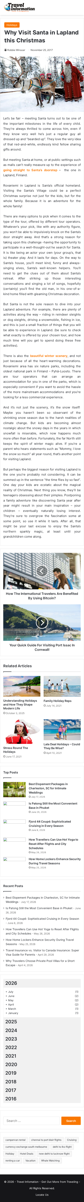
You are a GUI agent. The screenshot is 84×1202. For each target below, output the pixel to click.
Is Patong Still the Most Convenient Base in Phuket (39, 908)
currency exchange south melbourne (26, 1146)
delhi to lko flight (62, 1146)
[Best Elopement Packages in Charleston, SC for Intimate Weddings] (14, 789)
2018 (11, 1082)
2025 (11, 1022)
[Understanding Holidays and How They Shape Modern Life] (21, 686)
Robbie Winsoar (16, 50)
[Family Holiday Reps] (62, 686)
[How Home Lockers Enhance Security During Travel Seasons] (14, 864)
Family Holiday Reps (58, 701)
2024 (11, 1030)
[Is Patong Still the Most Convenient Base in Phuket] (14, 809)
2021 (10, 1056)
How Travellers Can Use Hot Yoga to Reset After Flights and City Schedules (53, 844)
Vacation (30, 1160)
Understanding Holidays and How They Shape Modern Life (20, 704)
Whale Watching (50, 1160)
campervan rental (15, 1139)
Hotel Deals (26, 1153)
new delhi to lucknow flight (54, 1153)
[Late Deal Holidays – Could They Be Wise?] (62, 729)
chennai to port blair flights (46, 1139)
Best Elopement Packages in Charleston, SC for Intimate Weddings (48, 788)
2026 (11, 983)
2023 (11, 1039)
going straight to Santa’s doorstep (30, 170)
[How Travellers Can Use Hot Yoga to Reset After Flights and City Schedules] (14, 845)
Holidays (12, 25)
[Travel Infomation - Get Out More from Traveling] (19, 7)
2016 (11, 1099)
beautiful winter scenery (48, 356)
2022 (11, 1047)
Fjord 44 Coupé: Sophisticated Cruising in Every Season (42, 918)
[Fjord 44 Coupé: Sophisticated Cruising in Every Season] (14, 827)
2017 (10, 1090)
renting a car (13, 1160)
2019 (11, 1073)
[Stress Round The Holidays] (21, 731)
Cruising (71, 1139)
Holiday (10, 1153)
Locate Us (42, 1194)
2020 (11, 1064)
